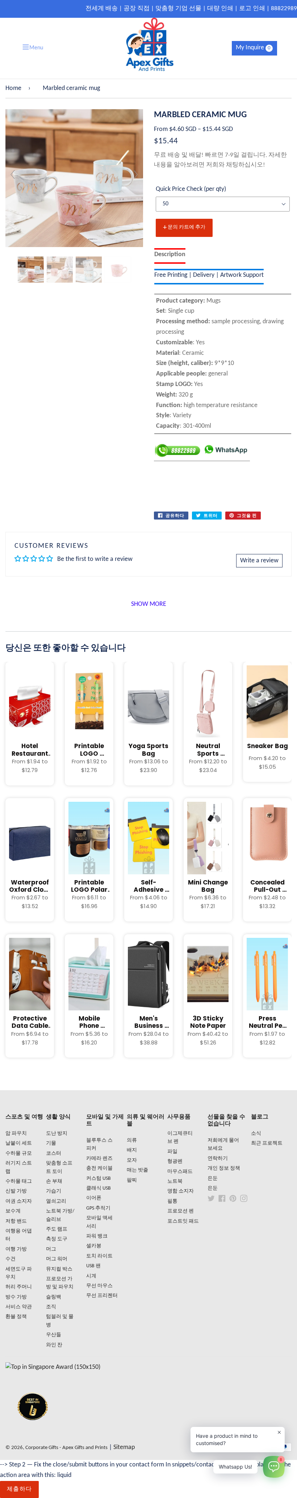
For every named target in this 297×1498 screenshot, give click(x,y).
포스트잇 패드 (183, 1221)
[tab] (169, 256)
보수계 (13, 1211)
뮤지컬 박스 (59, 1269)
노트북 (175, 1181)
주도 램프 (56, 1229)
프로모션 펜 (180, 1211)
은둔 (213, 1178)
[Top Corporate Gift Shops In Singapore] (52, 1367)
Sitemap (124, 1447)
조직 (51, 1307)
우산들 (53, 1335)
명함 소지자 (180, 1191)
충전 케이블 (99, 1168)
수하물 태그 (18, 1181)
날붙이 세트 (18, 1143)
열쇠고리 (56, 1201)
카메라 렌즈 (99, 1158)
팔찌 (132, 1180)
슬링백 (53, 1297)
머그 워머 (56, 1259)
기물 (51, 1143)
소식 (256, 1133)
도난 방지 (56, 1133)
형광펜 (175, 1161)
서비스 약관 (18, 1307)
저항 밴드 (16, 1221)
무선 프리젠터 (102, 1295)
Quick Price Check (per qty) (191, 189)
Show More (148, 604)
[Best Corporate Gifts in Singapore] (32, 1429)
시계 (91, 1276)
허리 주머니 (18, 1287)
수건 (10, 1259)
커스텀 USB (98, 1178)
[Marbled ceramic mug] (31, 269)
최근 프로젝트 (267, 1143)
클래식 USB (98, 1188)
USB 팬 (93, 1266)
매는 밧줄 (137, 1170)
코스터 (53, 1153)
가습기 (53, 1191)
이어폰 (93, 1198)
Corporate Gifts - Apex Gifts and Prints (66, 1447)
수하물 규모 (18, 1153)
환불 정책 (16, 1317)
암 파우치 (16, 1133)
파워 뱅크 (97, 1236)
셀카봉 (93, 1246)
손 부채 (54, 1181)
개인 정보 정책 (224, 1168)
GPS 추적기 (98, 1208)
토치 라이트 (99, 1256)
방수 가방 (16, 1297)
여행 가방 (16, 1249)
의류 (132, 1140)
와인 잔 (54, 1345)
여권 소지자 (18, 1201)
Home (13, 88)
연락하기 (218, 1158)
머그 (51, 1249)
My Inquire (253, 47)
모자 (132, 1160)
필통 (172, 1201)
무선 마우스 (99, 1286)
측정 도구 (56, 1239)
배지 (132, 1150)
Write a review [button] (259, 560)
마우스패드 (180, 1171)
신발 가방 (16, 1191)
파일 (172, 1151)
